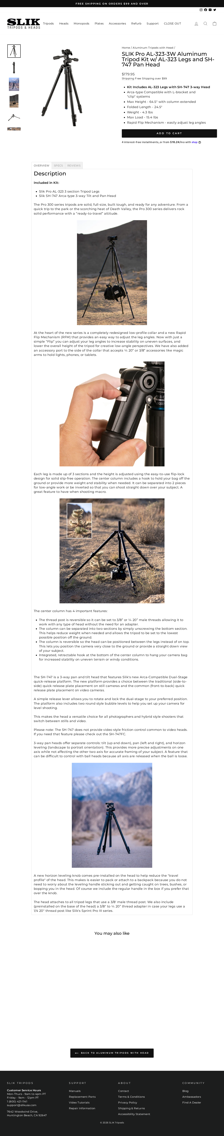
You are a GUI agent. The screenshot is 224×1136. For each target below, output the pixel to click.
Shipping (128, 78)
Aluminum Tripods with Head (153, 47)
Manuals (74, 1091)
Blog (185, 1091)
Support (153, 23)
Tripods (48, 23)
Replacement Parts (82, 1096)
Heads (63, 23)
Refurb (136, 23)
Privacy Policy (127, 1102)
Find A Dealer (191, 1102)
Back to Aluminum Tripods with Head (114, 1053)
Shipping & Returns (131, 1108)
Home (126, 47)
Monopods (81, 23)
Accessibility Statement (134, 1114)
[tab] (41, 165)
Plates (99, 23)
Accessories (117, 23)
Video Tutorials (79, 1102)
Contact (123, 1091)
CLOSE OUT (172, 23)
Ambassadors (191, 1096)
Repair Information (82, 1108)
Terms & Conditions (131, 1096)
